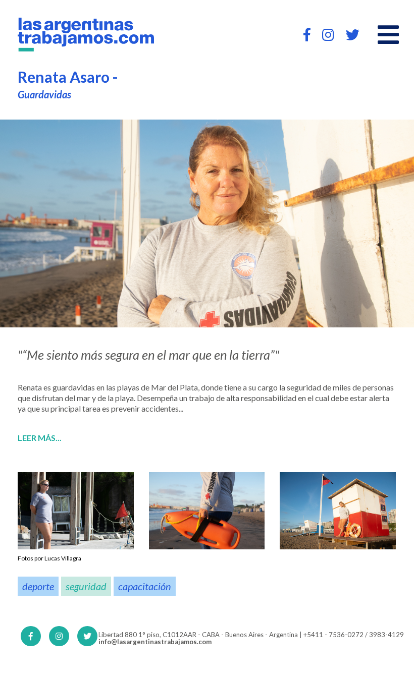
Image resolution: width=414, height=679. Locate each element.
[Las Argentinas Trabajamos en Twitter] (352, 34)
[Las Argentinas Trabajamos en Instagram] (328, 34)
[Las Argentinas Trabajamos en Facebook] (306, 34)
